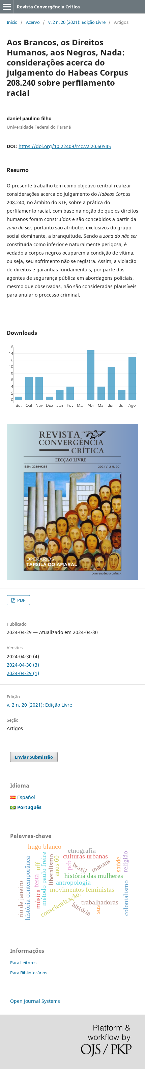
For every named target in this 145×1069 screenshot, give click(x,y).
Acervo (33, 22)
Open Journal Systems (35, 1001)
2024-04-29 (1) (23, 673)
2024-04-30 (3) (23, 665)
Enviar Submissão (34, 757)
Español (26, 797)
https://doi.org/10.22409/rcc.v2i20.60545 (65, 146)
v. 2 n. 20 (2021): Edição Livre (77, 22)
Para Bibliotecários (28, 973)
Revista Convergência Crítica (48, 7)
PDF (20, 600)
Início (12, 22)
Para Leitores (23, 963)
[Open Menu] (6, 6)
